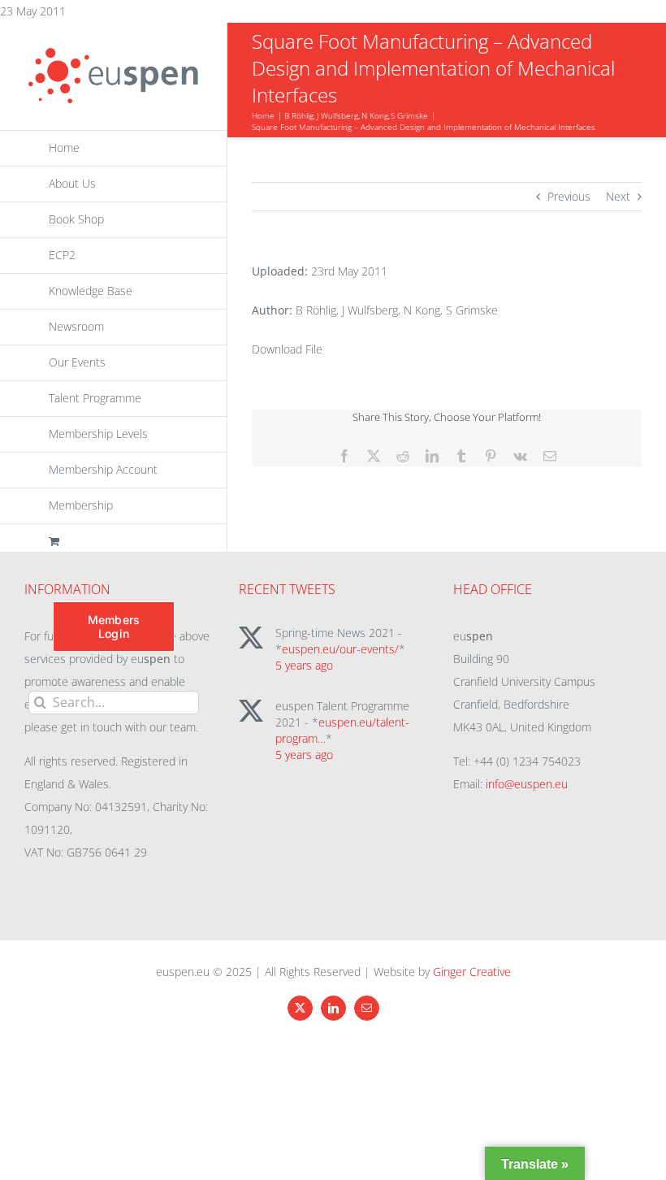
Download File (287, 349)
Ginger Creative (472, 971)
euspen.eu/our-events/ (340, 649)
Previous (568, 196)
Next (618, 196)
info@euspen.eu (527, 784)
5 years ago (304, 665)
